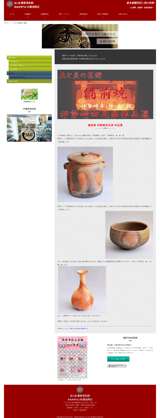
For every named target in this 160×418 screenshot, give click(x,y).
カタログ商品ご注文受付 (118, 359)
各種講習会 (45, 14)
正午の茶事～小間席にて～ (18, 65)
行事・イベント (64, 14)
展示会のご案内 (13, 81)
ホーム (12, 14)
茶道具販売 (83, 14)
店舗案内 (28, 14)
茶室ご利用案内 (102, 14)
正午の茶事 (13, 61)
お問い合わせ (123, 14)
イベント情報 (13, 23)
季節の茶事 (12, 57)
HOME (6, 23)
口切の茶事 (13, 69)
